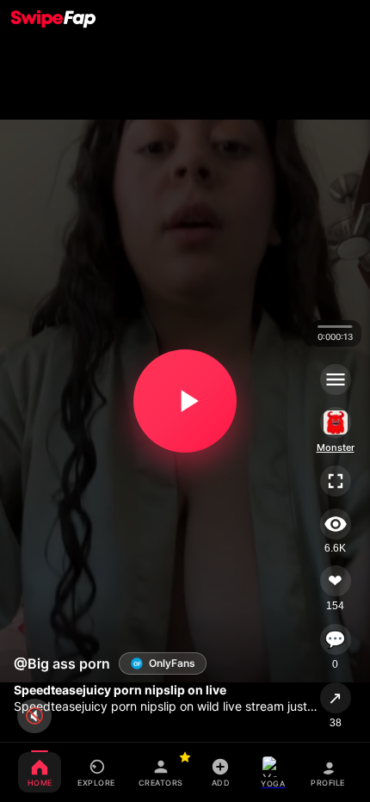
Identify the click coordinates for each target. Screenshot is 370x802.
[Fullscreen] (335, 481)
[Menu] (335, 379)
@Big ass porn (62, 663)
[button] (185, 401)
